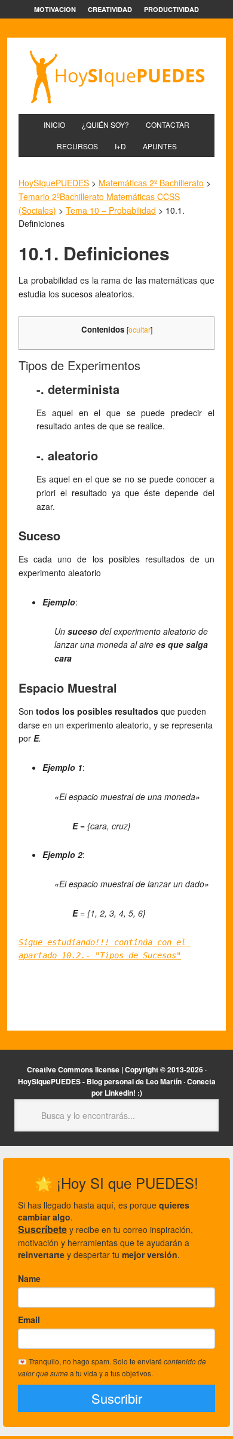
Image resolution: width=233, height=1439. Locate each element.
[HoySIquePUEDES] (116, 77)
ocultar (139, 329)
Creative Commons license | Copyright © (96, 1069)
